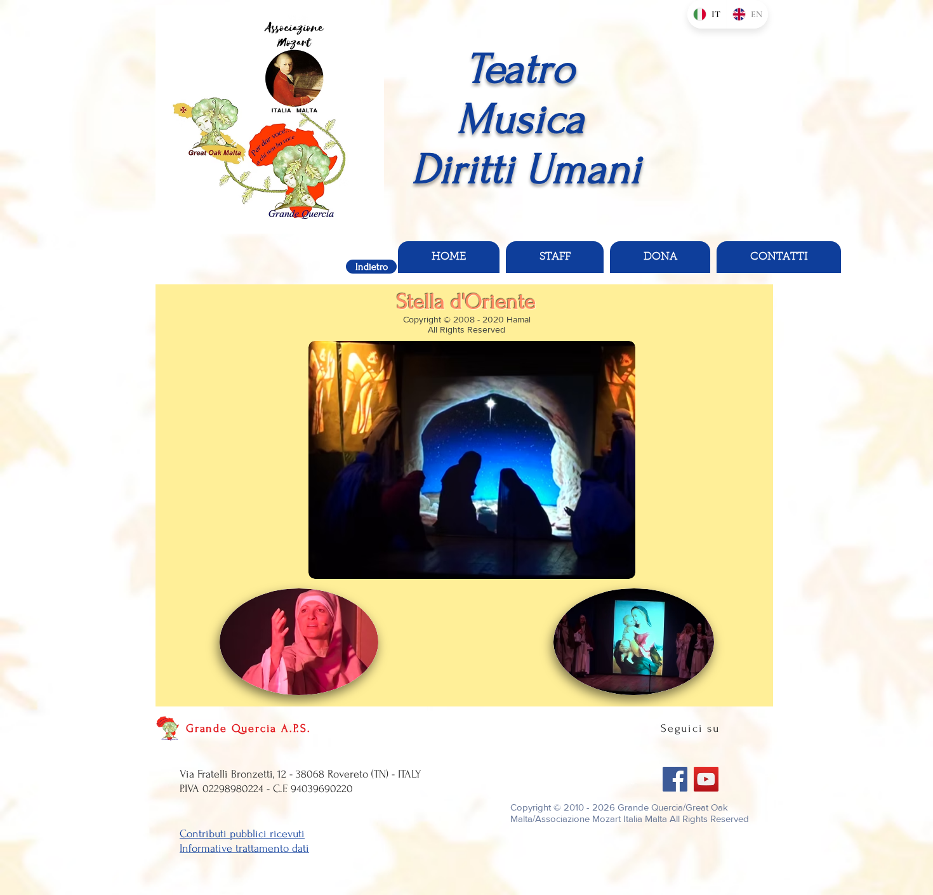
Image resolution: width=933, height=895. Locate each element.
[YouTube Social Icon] (706, 779)
